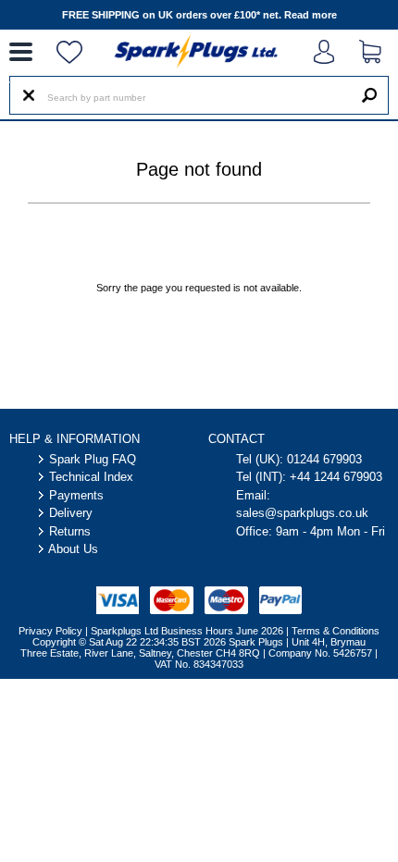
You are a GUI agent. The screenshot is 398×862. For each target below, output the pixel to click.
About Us (73, 549)
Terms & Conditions (335, 630)
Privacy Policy (50, 630)
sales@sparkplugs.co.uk (302, 513)
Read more (310, 14)
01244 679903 (324, 459)
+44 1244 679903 (336, 477)
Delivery (71, 513)
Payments (76, 495)
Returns (70, 531)
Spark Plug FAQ (92, 459)
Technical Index (91, 477)
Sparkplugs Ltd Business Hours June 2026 (187, 630)
